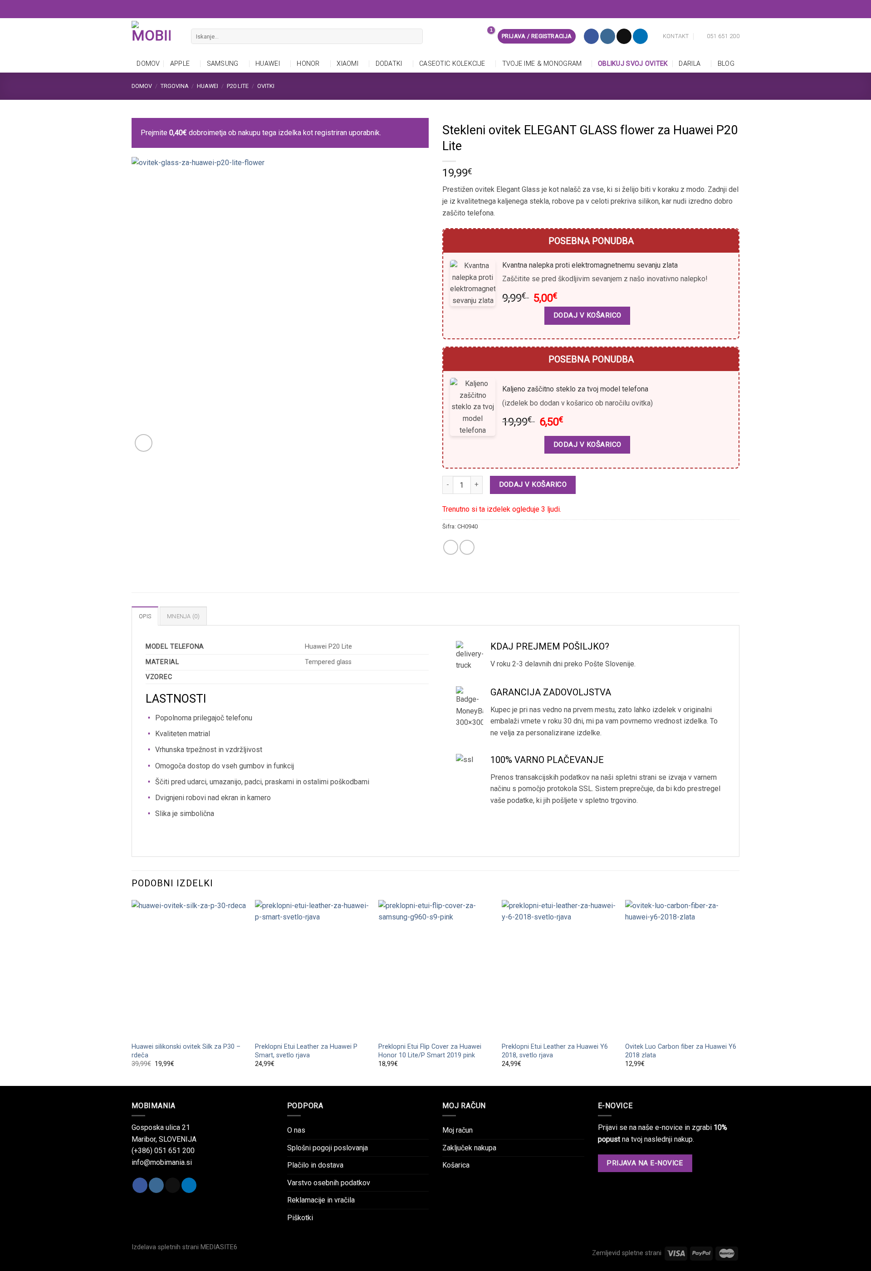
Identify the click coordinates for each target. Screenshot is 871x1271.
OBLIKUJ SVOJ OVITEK (634, 64)
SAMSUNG (223, 64)
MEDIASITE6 (219, 1247)
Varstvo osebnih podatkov (328, 1182)
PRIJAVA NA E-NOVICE (645, 1163)
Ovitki (265, 86)
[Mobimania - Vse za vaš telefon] (154, 36)
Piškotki (300, 1217)
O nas (296, 1130)
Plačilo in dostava (315, 1165)
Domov (148, 64)
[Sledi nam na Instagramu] (607, 36)
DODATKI (389, 64)
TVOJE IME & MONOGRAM (542, 64)
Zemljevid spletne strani (626, 1253)
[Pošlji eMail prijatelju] (467, 547)
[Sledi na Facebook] (591, 36)
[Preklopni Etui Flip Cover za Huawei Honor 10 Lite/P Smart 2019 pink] (435, 968)
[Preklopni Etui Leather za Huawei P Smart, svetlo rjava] (312, 968)
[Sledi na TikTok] (624, 36)
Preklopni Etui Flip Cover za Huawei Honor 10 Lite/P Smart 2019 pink (429, 1051)
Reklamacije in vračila (321, 1200)
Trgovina (175, 86)
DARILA (689, 64)
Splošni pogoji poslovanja (327, 1148)
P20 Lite (238, 86)
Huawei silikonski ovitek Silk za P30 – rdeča (186, 1051)
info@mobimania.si (162, 1162)
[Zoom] (143, 443)
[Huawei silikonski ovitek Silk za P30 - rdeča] (189, 968)
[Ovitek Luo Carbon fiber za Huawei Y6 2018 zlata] (682, 968)
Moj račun (457, 1130)
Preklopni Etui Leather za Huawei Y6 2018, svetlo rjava (555, 1051)
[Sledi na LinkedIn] (640, 36)
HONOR (308, 64)
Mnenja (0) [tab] (183, 616)
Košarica (456, 1165)
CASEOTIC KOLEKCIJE (452, 64)
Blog (726, 64)
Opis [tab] (145, 616)
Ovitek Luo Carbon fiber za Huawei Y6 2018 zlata (680, 1051)
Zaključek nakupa (469, 1148)
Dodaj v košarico (533, 484)
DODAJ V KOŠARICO (587, 315)
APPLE (180, 64)
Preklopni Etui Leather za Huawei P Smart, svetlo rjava (306, 1051)
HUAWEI (267, 64)
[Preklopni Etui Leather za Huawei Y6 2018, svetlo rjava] (559, 968)
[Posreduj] (413, 36)
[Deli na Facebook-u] (450, 547)
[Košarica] (485, 36)
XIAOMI (347, 64)
